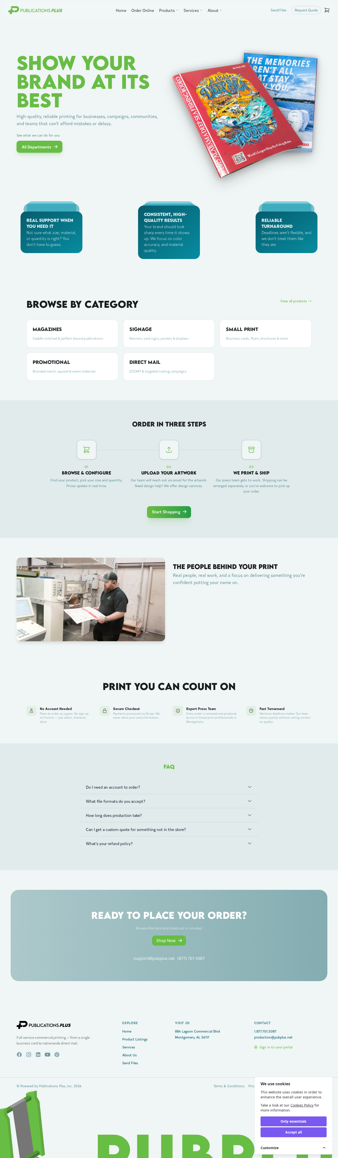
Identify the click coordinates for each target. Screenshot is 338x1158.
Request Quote (306, 10)
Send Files (279, 10)
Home (121, 10)
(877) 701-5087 (191, 958)
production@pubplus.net (273, 1037)
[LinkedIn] (38, 1054)
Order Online (142, 10)
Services (191, 10)
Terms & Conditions (229, 1086)
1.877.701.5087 (265, 1031)
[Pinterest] (57, 1054)
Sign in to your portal (276, 1047)
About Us (129, 1055)
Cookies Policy (302, 1105)
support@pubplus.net (154, 958)
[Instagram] (28, 1054)
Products (167, 10)
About (213, 10)
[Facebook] (19, 1054)
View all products (293, 301)
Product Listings (135, 1039)
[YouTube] (47, 1054)
